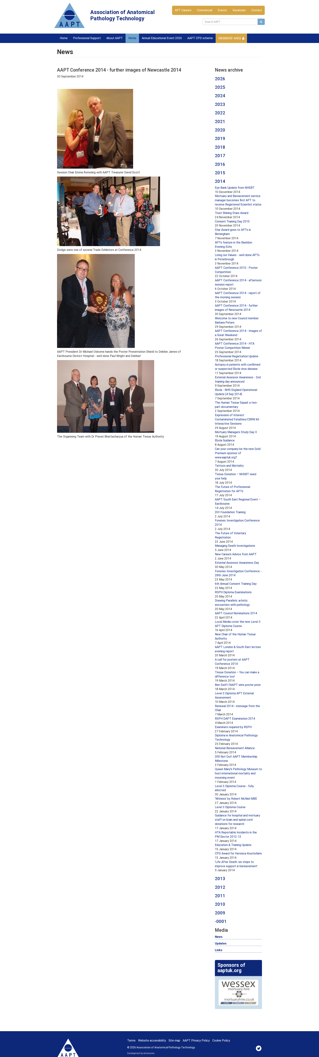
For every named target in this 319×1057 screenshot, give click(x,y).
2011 (220, 895)
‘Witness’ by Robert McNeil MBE (236, 798)
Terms (131, 1040)
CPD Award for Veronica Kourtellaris (238, 853)
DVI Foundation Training (230, 512)
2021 (220, 121)
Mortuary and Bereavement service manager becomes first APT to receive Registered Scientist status (238, 200)
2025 (220, 87)
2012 (220, 887)
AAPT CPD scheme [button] (200, 38)
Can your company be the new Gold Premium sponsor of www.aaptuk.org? (237, 453)
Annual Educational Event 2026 (162, 38)
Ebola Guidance (225, 440)
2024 (220, 95)
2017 (220, 155)
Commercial (204, 10)
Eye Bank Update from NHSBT (235, 187)
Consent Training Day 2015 (232, 221)
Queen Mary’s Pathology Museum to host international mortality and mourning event (238, 773)
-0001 (221, 921)
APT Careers (183, 10)
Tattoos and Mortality (229, 465)
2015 (220, 172)
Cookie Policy (221, 1040)
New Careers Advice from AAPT (236, 554)
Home (64, 38)
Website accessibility (152, 1040)
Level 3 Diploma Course (230, 807)
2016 (220, 164)
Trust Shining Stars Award (231, 213)
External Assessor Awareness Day (237, 562)
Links (218, 950)
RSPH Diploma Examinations (233, 592)
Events (222, 10)
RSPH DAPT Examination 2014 (235, 718)
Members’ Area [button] (229, 38)
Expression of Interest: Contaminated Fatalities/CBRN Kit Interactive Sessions (237, 419)
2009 (220, 913)
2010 (220, 904)
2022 (220, 112)
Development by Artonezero (141, 1053)
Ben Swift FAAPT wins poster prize (238, 685)
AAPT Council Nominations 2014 (236, 613)
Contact (256, 10)
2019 (220, 138)
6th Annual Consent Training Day (236, 584)
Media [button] (132, 38)
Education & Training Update (233, 845)
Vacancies (239, 10)
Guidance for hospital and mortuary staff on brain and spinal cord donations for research (237, 820)
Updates (221, 943)
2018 (220, 147)
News (218, 937)
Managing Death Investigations (235, 546)
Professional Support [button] (87, 38)
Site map (174, 1040)
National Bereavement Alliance (235, 748)
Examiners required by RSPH (233, 727)
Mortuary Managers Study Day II (236, 432)
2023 (220, 104)
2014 (220, 181)
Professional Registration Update (236, 356)
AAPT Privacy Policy (196, 1040)
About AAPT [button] (114, 38)
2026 (220, 78)
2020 (220, 130)
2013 (220, 878)
